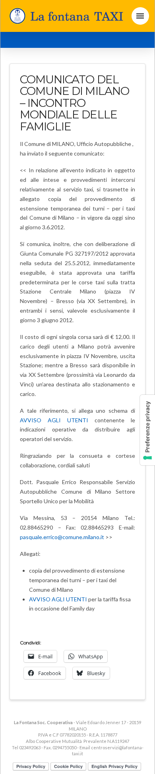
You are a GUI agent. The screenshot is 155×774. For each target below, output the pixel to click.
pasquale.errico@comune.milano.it (62, 537)
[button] (140, 16)
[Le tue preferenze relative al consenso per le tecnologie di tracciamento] (147, 430)
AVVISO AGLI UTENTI (54, 420)
